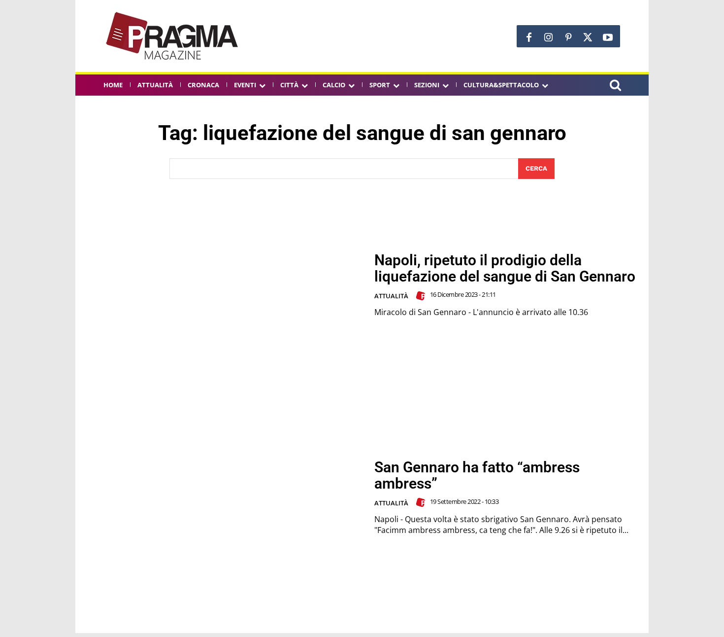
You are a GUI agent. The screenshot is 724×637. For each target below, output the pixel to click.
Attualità (391, 295)
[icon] (615, 86)
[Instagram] (548, 37)
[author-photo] (422, 296)
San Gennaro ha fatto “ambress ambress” (477, 475)
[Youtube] (607, 37)
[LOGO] (173, 36)
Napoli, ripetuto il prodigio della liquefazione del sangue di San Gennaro (504, 268)
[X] (588, 37)
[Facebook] (529, 37)
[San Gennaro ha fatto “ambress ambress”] (224, 497)
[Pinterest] (568, 37)
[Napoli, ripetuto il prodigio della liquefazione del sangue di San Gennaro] (224, 285)
